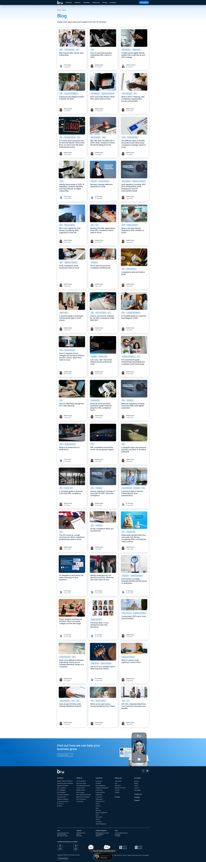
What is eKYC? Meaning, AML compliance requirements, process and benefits (133, 99)
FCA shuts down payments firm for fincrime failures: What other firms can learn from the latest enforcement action (71, 144)
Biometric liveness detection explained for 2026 (101, 185)
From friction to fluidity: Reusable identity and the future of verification (134, 581)
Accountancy (99, 781)
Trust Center (137, 790)
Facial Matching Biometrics (83, 785)
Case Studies (118, 781)
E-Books (117, 790)
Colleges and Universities (102, 787)
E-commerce (99, 796)
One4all (137, 797)
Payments (98, 810)
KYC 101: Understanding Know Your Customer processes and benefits (133, 706)
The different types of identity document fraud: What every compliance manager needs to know (133, 144)
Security (136, 787)
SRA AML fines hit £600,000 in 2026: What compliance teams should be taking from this (102, 143)
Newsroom (118, 785)
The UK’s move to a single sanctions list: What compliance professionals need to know (71, 537)
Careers (136, 785)
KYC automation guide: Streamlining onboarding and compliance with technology (133, 362)
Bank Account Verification (83, 797)
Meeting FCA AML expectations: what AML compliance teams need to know (103, 230)
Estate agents (99, 799)
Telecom (98, 819)
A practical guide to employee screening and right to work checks (71, 318)
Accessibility (146, 855)
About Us (136, 781)
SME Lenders (99, 817)
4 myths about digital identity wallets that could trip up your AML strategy (133, 55)
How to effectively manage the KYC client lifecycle (71, 405)
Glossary (117, 792)
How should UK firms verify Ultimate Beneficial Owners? (70, 705)
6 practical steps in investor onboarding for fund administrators (132, 493)
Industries (99, 778)
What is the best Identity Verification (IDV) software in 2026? (132, 230)
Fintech (97, 803)
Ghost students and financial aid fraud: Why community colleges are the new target (70, 621)
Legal (97, 808)
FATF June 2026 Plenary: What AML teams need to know (102, 98)
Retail (97, 815)
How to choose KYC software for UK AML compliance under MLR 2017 (102, 318)
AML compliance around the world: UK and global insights (102, 448)
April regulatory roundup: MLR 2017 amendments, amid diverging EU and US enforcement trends (133, 187)
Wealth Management (101, 824)
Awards (136, 783)
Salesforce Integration (62, 799)
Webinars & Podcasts (120, 787)
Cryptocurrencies (100, 792)
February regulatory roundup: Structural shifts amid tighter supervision (133, 406)
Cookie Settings (62, 858)
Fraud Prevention (61, 797)
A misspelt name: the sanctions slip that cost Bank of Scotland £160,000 (133, 449)
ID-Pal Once (60, 803)
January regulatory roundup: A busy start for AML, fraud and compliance (102, 493)
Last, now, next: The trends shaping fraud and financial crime (101, 362)
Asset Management (100, 785)
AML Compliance (61, 787)
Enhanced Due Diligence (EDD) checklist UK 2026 (71, 98)
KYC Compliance (61, 790)
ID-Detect (59, 806)
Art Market (98, 783)
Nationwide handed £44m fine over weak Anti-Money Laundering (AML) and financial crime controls (133, 538)
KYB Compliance (61, 792)
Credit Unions (99, 790)
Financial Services (100, 801)
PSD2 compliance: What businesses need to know (69, 267)
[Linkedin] (147, 770)
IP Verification (80, 801)
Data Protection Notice (120, 855)
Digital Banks (99, 794)
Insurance (98, 806)
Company (137, 778)
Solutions (60, 778)
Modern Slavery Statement (134, 855)
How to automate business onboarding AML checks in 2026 (101, 55)
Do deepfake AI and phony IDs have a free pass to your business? (71, 577)
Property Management (101, 812)
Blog (116, 783)
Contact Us (138, 794)
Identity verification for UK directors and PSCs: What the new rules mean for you (102, 577)
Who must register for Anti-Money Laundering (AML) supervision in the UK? (70, 230)
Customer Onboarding (63, 794)
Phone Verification (81, 799)
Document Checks (81, 783)
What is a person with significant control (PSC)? (131, 661)
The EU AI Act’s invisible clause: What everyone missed (102, 668)
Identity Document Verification (65, 783)
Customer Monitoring (62, 801)
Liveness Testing (80, 787)
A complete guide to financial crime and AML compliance (71, 492)
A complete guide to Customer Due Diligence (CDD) (133, 317)
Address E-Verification (62, 785)
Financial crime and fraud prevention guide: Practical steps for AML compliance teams (101, 407)
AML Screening (80, 792)
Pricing (117, 797)
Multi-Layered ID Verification (83, 794)
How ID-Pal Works (81, 781)
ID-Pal (59, 10)
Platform (79, 778)
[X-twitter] (143, 770)
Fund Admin (99, 821)
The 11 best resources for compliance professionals (100, 267)
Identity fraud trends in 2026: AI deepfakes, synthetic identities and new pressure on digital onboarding (71, 187)
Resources (118, 778)
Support (137, 800)
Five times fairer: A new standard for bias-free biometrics (99, 625)
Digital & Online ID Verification (65, 781)
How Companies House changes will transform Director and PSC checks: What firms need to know (71, 356)
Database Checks (80, 790)
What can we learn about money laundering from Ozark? (102, 705)
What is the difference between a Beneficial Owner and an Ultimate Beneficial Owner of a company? (71, 663)
